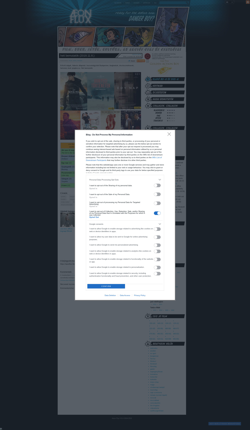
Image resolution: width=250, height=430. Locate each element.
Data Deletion (110, 295)
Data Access (125, 295)
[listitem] (125, 179)
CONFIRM (106, 286)
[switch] (157, 185)
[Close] (170, 134)
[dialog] (125, 215)
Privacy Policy (139, 295)
